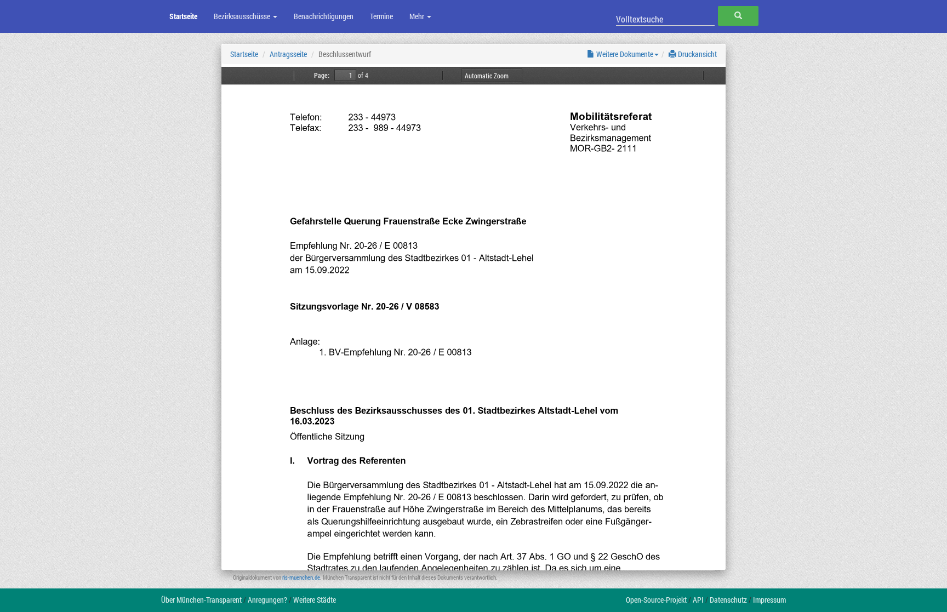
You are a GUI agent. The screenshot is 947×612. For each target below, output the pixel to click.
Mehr (417, 16)
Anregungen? (267, 599)
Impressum (769, 599)
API (698, 599)
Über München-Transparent (201, 599)
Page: (321, 75)
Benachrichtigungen (323, 16)
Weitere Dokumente (624, 54)
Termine (381, 16)
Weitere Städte (314, 599)
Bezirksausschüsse (243, 16)
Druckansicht (696, 54)
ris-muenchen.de (301, 577)
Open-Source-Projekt (656, 599)
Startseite (183, 16)
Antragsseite (288, 54)
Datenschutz (728, 599)
